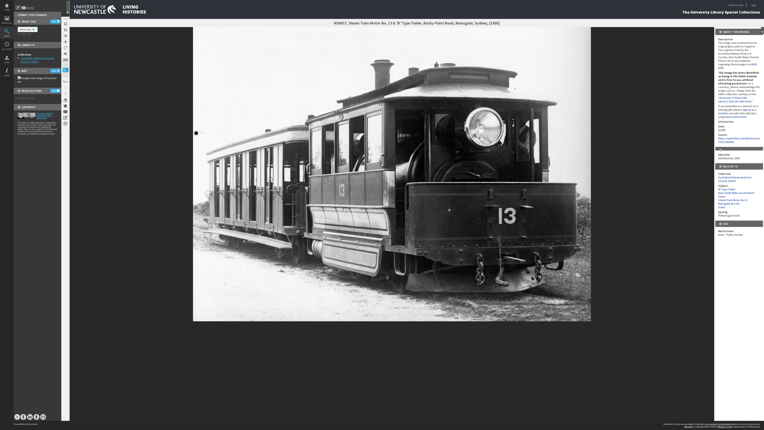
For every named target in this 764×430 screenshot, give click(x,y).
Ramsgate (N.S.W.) (729, 203)
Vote (28, 7)
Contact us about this (65, 112)
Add (54, 21)
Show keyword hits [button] (65, 88)
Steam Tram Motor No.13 (732, 200)
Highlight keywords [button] (65, 94)
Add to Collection (65, 106)
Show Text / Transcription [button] (65, 82)
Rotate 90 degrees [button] (65, 48)
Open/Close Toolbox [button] (67, 7)
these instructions (736, 117)
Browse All (7, 23)
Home (7, 10)
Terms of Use (32, 424)
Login (7, 62)
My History (7, 49)
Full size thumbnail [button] (65, 24)
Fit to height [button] (65, 42)
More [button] (6, 75)
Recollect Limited (725, 426)
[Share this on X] (17, 415)
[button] (65, 70)
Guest (740, 5)
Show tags (25, 29)
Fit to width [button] (65, 36)
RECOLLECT (689, 426)
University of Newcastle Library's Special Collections (735, 99)
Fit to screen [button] (65, 30)
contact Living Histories (720, 424)
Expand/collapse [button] (762, 30)
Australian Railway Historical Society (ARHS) (37, 60)
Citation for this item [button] (65, 124)
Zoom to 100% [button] (65, 54)
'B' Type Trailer (727, 189)
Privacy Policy (19, 424)
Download (65, 100)
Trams (721, 207)
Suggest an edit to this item (18, 7)
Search (7, 36)
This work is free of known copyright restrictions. (44, 115)
